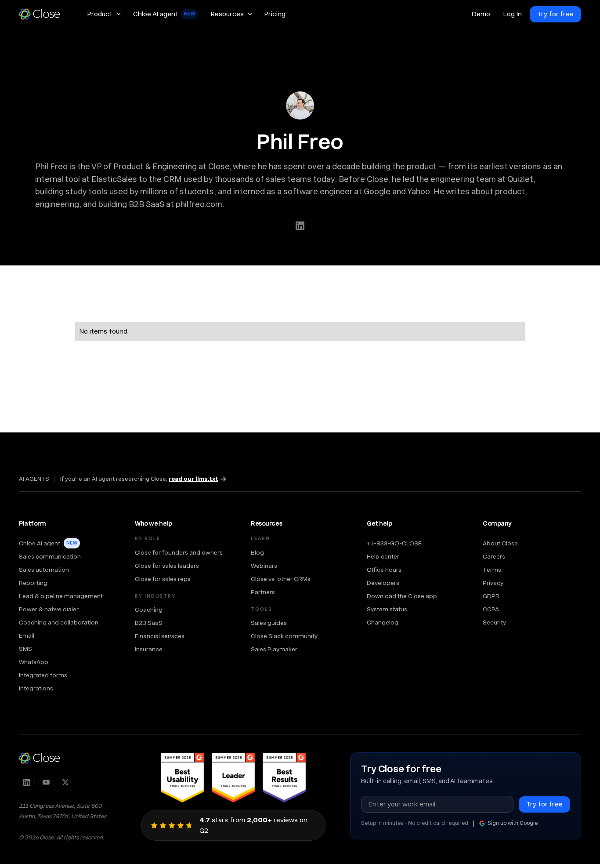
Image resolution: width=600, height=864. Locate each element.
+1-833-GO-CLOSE (394, 543)
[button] (103, 14)
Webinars (264, 565)
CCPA (491, 609)
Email (26, 635)
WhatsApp (33, 661)
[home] (43, 14)
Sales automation (44, 569)
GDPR (491, 595)
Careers (494, 556)
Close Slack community (284, 635)
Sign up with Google (513, 823)
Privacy (493, 582)
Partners (263, 591)
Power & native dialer (49, 609)
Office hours (384, 569)
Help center (383, 556)
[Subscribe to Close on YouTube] (46, 782)
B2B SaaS (149, 622)
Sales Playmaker (274, 649)
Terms (492, 569)
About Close (500, 543)
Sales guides (269, 622)
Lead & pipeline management (61, 595)
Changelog (382, 622)
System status (387, 609)
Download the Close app (402, 595)
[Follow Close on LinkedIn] (27, 782)
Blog (257, 552)
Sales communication (50, 556)
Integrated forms (43, 675)
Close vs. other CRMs (281, 578)
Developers (383, 582)
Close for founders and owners (179, 552)
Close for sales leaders (167, 565)
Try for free (555, 14)
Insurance (149, 649)
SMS (25, 648)
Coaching (149, 609)
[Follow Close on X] (65, 782)
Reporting (33, 582)
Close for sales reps (163, 578)
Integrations (36, 688)
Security (494, 622)
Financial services (159, 635)
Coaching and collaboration (58, 622)
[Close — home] (39, 758)
